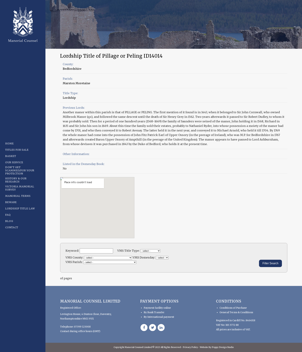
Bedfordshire (72, 68)
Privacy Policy (190, 347)
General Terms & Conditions (236, 312)
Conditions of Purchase (233, 307)
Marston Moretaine (76, 83)
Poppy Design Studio (223, 347)
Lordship (69, 97)
